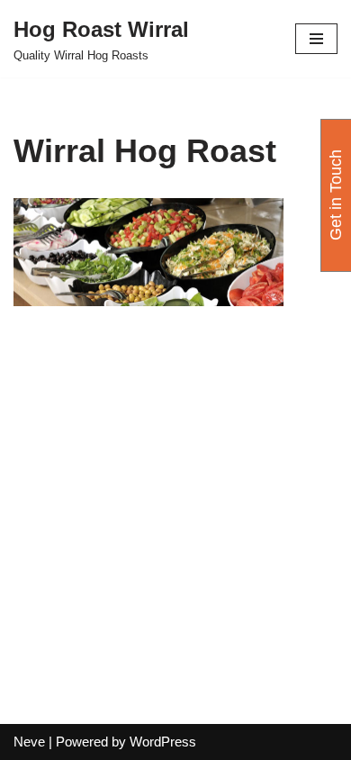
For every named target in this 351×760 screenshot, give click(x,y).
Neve (29, 741)
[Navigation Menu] (316, 38)
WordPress (163, 741)
